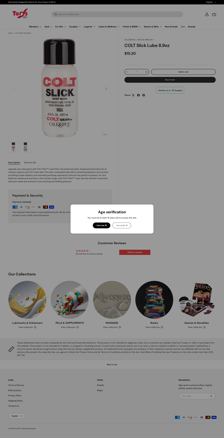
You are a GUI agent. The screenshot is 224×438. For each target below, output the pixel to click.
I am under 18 (122, 225)
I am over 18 (101, 225)
